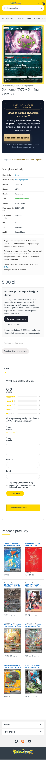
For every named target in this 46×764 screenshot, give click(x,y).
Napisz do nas (13, 324)
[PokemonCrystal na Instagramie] (23, 741)
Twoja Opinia (9, 439)
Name (9, 460)
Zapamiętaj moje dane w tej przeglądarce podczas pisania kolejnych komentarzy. (22, 485)
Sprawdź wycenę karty (16, 319)
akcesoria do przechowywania (27, 333)
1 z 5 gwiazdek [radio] (7, 432)
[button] (42, 27)
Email (9, 471)
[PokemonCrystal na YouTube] (29, 741)
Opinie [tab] (5, 369)
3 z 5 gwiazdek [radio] (12, 432)
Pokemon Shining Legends (24, 86)
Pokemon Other (24, 18)
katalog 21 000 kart (21, 330)
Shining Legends (21, 180)
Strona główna (7, 18)
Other (17, 175)
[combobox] (19, 8)
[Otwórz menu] (4, 3)
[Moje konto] (37, 2)
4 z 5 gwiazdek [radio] (14, 432)
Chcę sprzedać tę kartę (17, 137)
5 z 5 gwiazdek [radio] (16, 432)
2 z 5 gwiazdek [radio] (9, 432)
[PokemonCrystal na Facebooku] (16, 741)
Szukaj (40, 8)
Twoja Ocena (9, 428)
